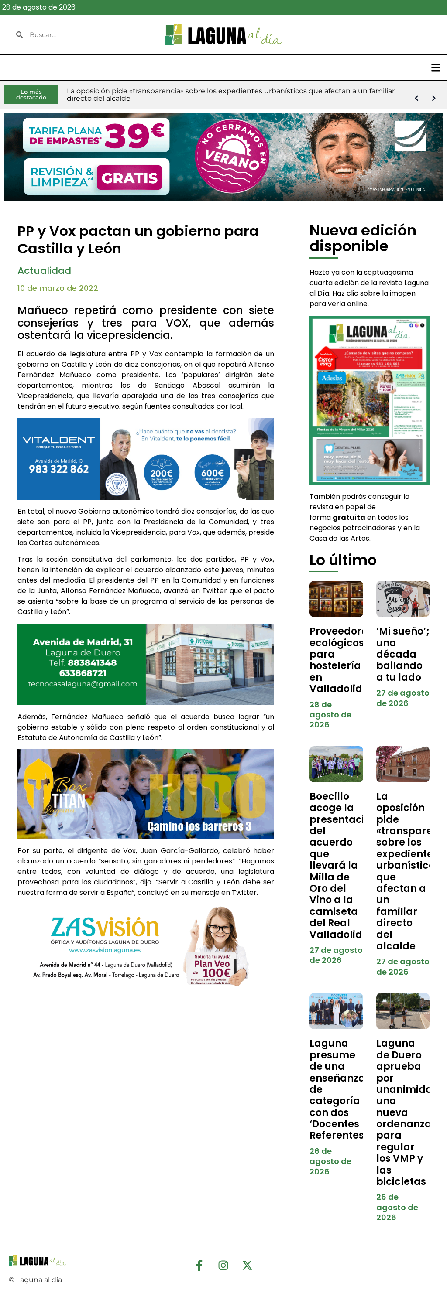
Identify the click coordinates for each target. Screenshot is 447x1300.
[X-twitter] (247, 1265)
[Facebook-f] (199, 1265)
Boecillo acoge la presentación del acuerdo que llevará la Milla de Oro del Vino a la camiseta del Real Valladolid (343, 866)
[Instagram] (223, 1265)
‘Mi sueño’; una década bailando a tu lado (403, 654)
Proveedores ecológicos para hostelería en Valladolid (341, 660)
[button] (435, 67)
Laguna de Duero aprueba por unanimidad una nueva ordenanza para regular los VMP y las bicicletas (408, 1112)
